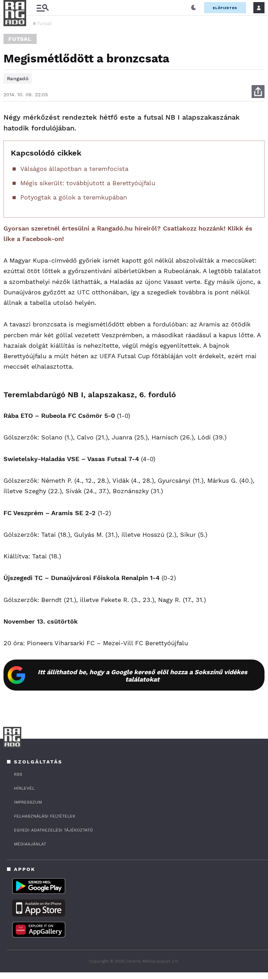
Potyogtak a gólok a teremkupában (73, 197)
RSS (18, 774)
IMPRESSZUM (28, 802)
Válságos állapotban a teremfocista (74, 168)
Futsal (20, 39)
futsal (44, 23)
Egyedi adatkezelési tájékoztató (53, 830)
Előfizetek (225, 8)
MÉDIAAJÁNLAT (30, 844)
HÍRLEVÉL (24, 788)
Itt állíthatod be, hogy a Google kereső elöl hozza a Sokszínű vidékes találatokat (142, 675)
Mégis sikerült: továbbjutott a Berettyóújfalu (87, 183)
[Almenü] (42, 8)
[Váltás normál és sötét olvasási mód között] (193, 7)
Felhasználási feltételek (44, 816)
